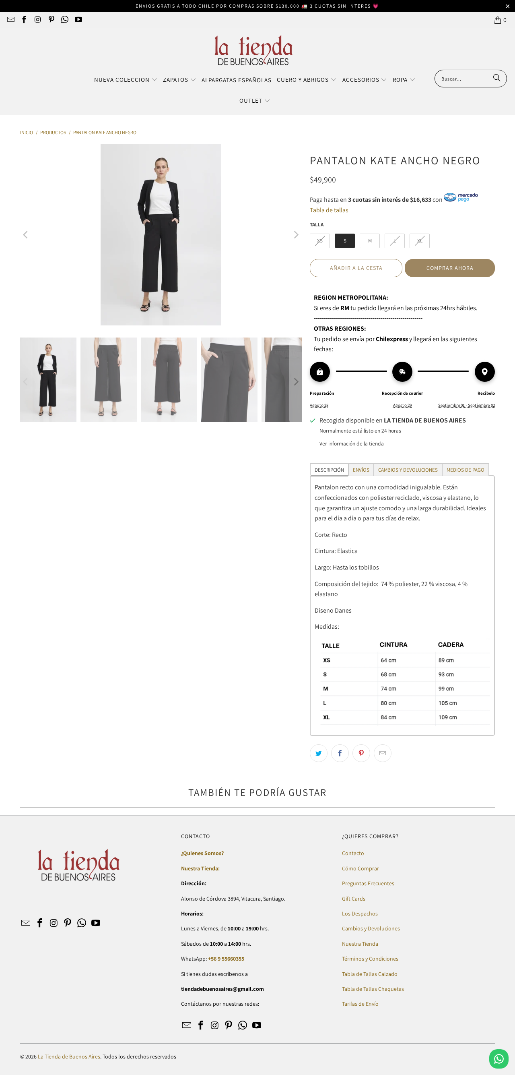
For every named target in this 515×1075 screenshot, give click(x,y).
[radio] (320, 241)
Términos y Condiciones (370, 958)
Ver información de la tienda (351, 443)
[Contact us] (499, 1059)
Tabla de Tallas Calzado (370, 974)
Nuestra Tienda (360, 943)
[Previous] (26, 234)
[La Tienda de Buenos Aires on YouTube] (78, 20)
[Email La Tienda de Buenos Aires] (10, 20)
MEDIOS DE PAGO (465, 469)
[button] (126, 80)
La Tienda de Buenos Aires (69, 1056)
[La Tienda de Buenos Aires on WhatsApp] (64, 20)
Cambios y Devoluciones (371, 928)
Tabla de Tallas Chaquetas (373, 988)
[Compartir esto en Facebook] (340, 753)
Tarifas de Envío (360, 1003)
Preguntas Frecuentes (368, 883)
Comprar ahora (450, 267)
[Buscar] (497, 78)
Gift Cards (353, 898)
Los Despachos (360, 913)
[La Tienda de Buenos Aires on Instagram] (37, 20)
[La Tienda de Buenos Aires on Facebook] (24, 20)
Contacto (353, 853)
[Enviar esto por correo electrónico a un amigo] (382, 753)
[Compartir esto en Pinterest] (361, 753)
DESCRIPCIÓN (329, 469)
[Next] (295, 234)
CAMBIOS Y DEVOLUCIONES (408, 469)
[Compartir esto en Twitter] (319, 753)
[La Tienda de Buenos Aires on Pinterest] (51, 20)
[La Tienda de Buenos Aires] (253, 51)
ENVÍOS (361, 469)
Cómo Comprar (360, 868)
